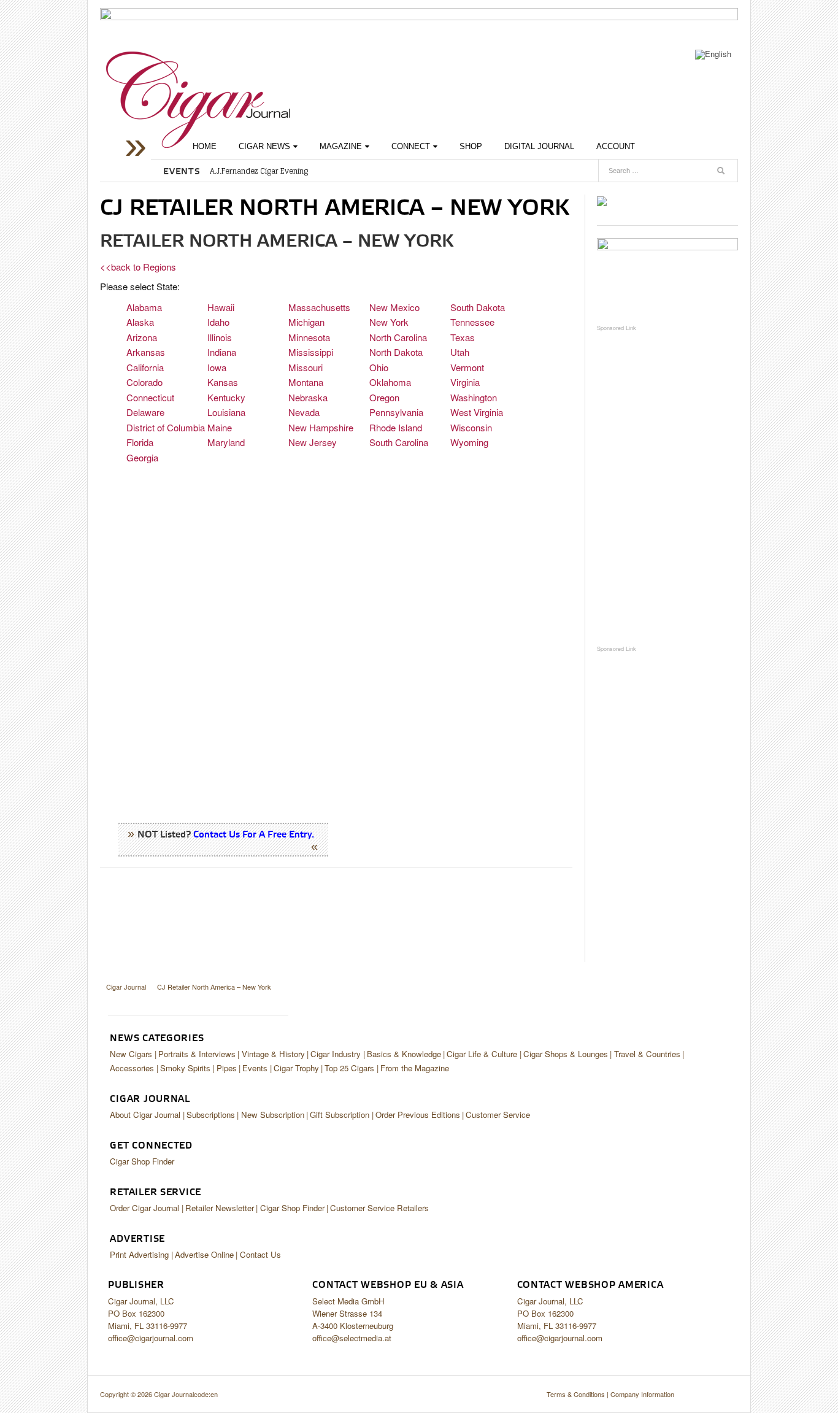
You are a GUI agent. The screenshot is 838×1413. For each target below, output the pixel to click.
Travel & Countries (647, 1054)
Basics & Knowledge (404, 1054)
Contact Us (260, 1254)
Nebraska (308, 397)
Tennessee (472, 321)
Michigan (306, 321)
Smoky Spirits (185, 1068)
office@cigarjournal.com (150, 1338)
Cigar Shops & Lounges (565, 1054)
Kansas (222, 381)
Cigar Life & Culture (482, 1054)
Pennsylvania (396, 412)
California (145, 367)
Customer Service (498, 1114)
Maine (219, 427)
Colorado (144, 381)
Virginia (465, 381)
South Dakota (477, 307)
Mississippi (310, 351)
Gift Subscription (339, 1114)
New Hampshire (320, 427)
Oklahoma (390, 381)
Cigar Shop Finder (142, 1161)
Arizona (141, 337)
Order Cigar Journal (144, 1208)
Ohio (378, 367)
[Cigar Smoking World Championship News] (667, 274)
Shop (470, 146)
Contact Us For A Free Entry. (253, 834)
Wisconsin (471, 427)
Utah (459, 351)
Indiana (221, 351)
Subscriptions (210, 1114)
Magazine (341, 146)
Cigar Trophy (296, 1068)
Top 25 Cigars (349, 1068)
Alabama (144, 307)
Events (254, 1068)
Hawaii (220, 307)
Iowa (216, 367)
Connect (410, 146)
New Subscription (272, 1114)
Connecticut (150, 397)
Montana (305, 381)
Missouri (305, 367)
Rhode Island (395, 427)
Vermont (467, 367)
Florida (139, 442)
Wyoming (469, 442)
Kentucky (226, 397)
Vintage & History (273, 1054)
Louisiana (226, 412)
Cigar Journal (198, 100)
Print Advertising (139, 1254)
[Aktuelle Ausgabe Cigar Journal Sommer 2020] (602, 200)
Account (615, 146)
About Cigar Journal (145, 1114)
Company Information (642, 1394)
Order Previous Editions (417, 1114)
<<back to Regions (138, 266)
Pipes (227, 1068)
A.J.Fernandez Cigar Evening (259, 171)
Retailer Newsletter (219, 1208)
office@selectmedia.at (351, 1338)
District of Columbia (165, 427)
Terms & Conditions (576, 1394)
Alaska (140, 321)
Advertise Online (204, 1254)
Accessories (132, 1068)
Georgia (142, 457)
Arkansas (145, 351)
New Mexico (394, 307)
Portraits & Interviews (197, 1054)
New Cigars (131, 1054)
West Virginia (476, 412)
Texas (462, 337)
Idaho (218, 321)
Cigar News (264, 146)
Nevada (304, 412)
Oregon (384, 397)
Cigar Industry (335, 1054)
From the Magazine (414, 1068)
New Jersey (312, 442)
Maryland (226, 442)
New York (389, 321)
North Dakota (396, 351)
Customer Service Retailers (379, 1208)
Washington (473, 397)
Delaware (145, 412)
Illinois (219, 337)
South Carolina (398, 442)
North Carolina (398, 337)
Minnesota (309, 337)
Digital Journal (539, 146)
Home (205, 146)
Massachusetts (319, 307)
